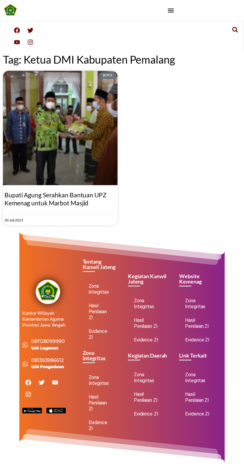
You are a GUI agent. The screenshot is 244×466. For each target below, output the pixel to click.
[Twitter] (30, 30)
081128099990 (48, 341)
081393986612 (47, 360)
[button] (171, 10)
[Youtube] (17, 42)
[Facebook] (17, 30)
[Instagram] (30, 42)
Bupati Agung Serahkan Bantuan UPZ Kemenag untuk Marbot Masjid (55, 199)
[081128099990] (25, 345)
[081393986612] (25, 364)
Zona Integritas (99, 289)
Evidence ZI (98, 334)
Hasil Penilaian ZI (98, 311)
